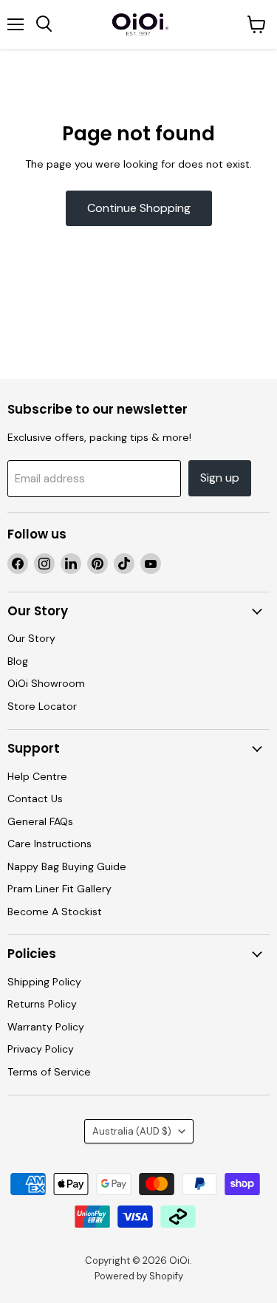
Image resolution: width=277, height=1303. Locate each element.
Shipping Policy (44, 981)
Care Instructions (49, 843)
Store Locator (42, 706)
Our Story (31, 638)
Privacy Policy (40, 1049)
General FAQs (40, 821)
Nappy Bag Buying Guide (66, 866)
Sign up (219, 477)
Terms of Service (49, 1071)
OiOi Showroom (46, 683)
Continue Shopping (139, 208)
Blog (17, 661)
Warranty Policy (45, 1026)
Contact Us (35, 798)
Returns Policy (42, 1003)
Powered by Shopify (139, 1276)
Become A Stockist (54, 911)
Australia (131, 1131)
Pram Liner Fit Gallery (59, 888)
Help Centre (37, 776)
